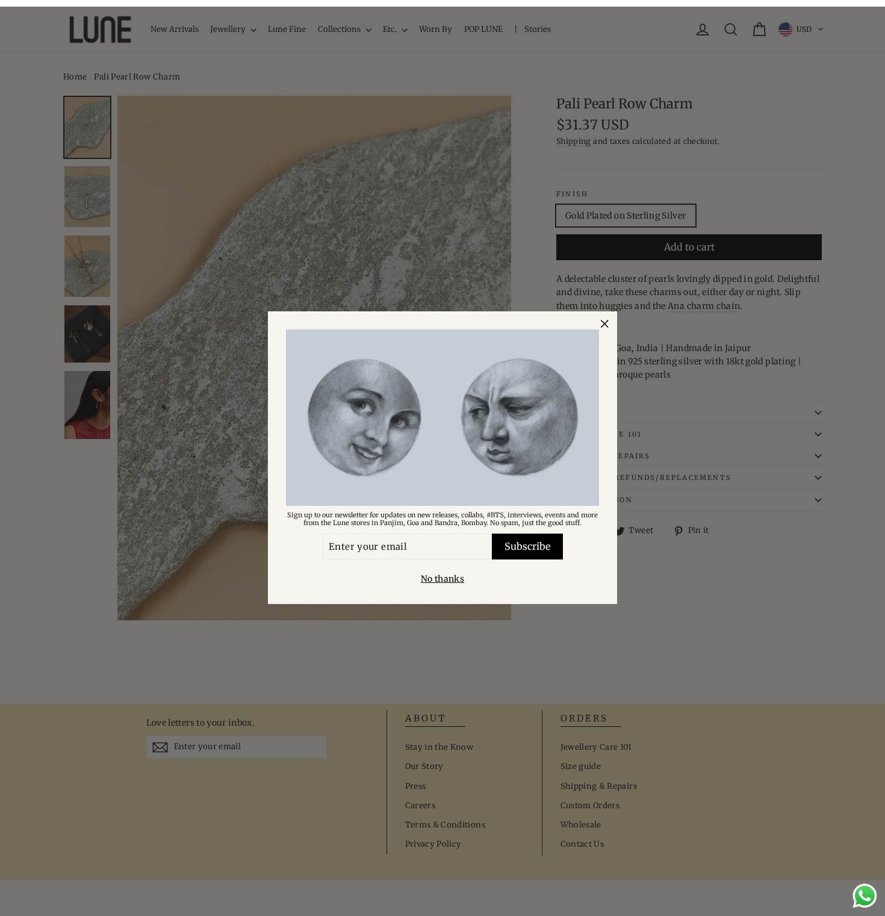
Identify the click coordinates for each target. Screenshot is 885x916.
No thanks (442, 579)
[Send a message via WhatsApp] (865, 896)
